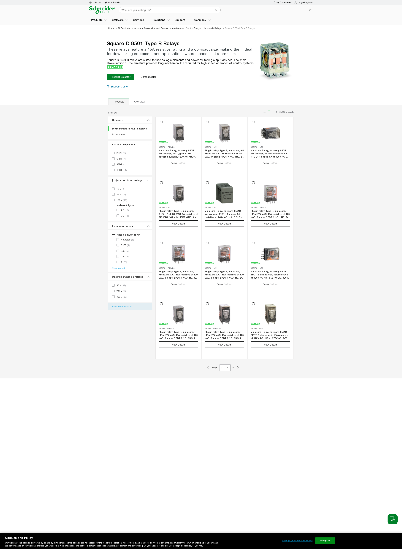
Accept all (325, 540)
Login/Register (305, 2)
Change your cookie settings (297, 540)
